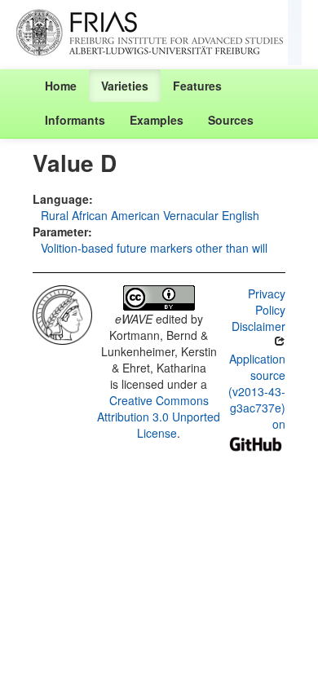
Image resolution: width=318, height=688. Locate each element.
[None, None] (62, 313)
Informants (75, 120)
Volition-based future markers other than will (154, 248)
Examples (156, 120)
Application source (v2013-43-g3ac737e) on (256, 391)
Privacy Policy (266, 301)
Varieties (124, 85)
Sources (231, 120)
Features (197, 85)
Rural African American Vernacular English (150, 215)
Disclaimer (258, 326)
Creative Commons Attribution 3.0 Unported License (158, 416)
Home (61, 85)
